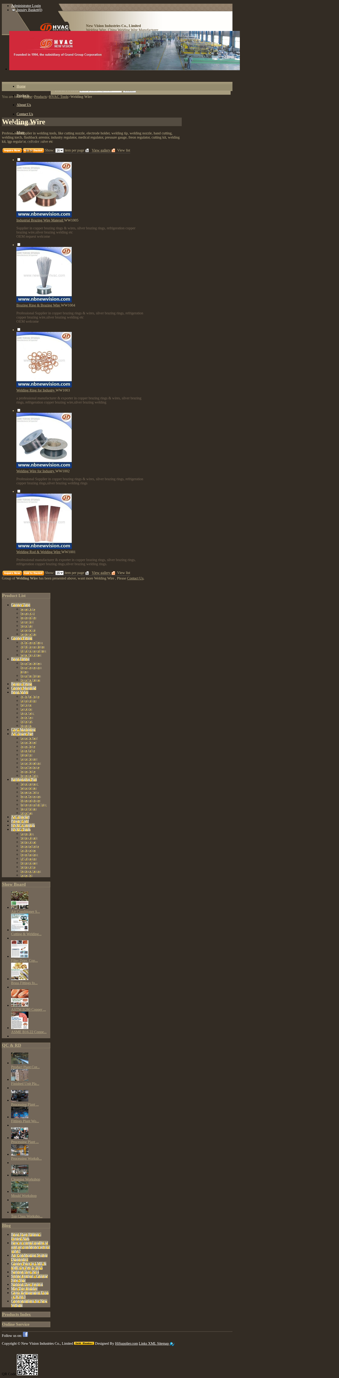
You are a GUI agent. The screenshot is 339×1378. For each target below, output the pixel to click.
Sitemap (163, 1343)
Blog (6, 1225)
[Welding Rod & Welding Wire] (44, 548)
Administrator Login (26, 6)
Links (143, 1343)
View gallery (101, 573)
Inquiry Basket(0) (29, 10)
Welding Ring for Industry (36, 390)
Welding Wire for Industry (35, 471)
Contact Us (135, 578)
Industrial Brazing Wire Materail (40, 220)
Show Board (14, 884)
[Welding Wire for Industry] (44, 467)
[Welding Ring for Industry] (44, 386)
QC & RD (11, 1045)
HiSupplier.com (126, 1343)
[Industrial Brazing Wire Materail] (44, 216)
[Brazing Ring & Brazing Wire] (44, 301)
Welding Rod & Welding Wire (38, 552)
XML (152, 1343)
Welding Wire (104, 578)
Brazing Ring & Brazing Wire (38, 305)
